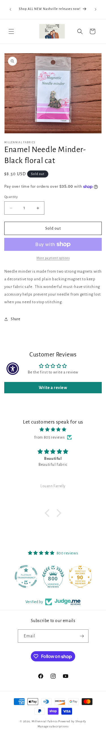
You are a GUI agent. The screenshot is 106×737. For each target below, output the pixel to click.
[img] (53, 429)
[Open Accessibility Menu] (13, 368)
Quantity (11, 197)
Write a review (53, 387)
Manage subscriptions (53, 726)
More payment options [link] (53, 258)
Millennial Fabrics (45, 721)
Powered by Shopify (72, 721)
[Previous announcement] (10, 9)
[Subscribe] (82, 636)
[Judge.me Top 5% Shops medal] (81, 576)
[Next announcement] (95, 9)
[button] (11, 31)
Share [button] (15, 319)
